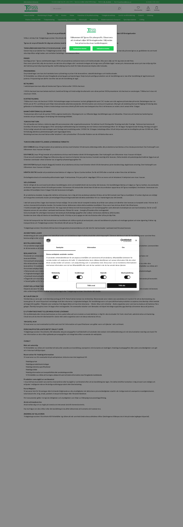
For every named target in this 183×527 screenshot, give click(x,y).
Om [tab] (123, 247)
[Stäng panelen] (136, 240)
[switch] (80, 277)
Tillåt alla (122, 285)
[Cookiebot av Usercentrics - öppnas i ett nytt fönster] (122, 240)
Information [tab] (91, 247)
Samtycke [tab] (59, 247)
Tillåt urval (91, 285)
